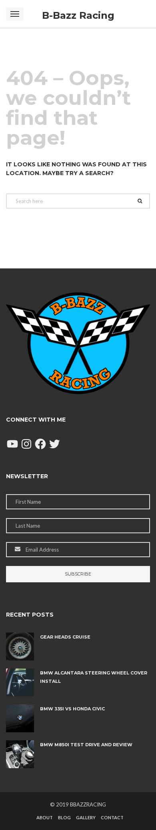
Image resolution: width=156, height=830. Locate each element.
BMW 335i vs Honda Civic (72, 709)
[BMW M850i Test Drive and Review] (20, 754)
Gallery (86, 817)
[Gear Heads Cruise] (20, 646)
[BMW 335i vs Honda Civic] (20, 718)
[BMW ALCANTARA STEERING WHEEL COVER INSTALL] (20, 682)
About (44, 817)
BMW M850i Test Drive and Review (86, 744)
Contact (112, 817)
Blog (64, 817)
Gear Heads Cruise (65, 637)
